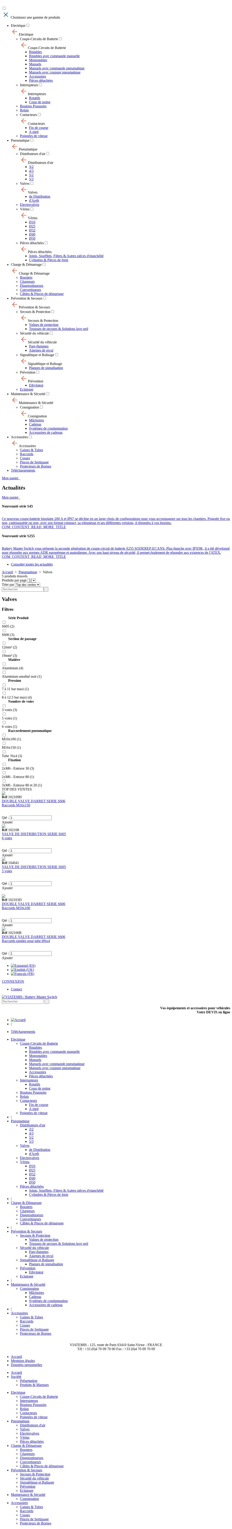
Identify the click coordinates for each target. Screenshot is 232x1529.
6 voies (7, 838)
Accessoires (37, 76)
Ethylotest (36, 385)
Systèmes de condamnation (48, 428)
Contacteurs (28, 115)
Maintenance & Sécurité (28, 394)
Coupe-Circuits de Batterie (39, 39)
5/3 (31, 179)
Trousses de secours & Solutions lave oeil (58, 329)
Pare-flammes (38, 346)
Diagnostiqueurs (31, 286)
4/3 (31, 171)
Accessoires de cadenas (46, 432)
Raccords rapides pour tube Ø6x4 (26, 941)
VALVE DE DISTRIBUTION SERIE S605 (34, 834)
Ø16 (32, 222)
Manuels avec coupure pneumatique (54, 72)
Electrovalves (29, 205)
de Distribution (39, 196)
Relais (24, 110)
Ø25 (32, 226)
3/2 (31, 167)
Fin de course (38, 128)
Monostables (38, 60)
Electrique (18, 25)
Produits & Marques (34, 1385)
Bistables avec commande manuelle (54, 56)
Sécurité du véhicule (34, 333)
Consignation (29, 407)
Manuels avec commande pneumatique (57, 68)
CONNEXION (13, 981)
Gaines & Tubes (31, 450)
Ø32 (32, 230)
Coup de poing (39, 102)
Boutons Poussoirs (33, 106)
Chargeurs (27, 281)
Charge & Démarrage (26, 264)
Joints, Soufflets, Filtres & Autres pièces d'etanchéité (66, 256)
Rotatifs (34, 98)
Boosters (26, 277)
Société (16, 1377)
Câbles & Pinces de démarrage (42, 294)
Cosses (25, 458)
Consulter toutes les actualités (32, 564)
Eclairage (26, 389)
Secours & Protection (35, 312)
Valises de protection (43, 325)
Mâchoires (36, 420)
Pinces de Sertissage (34, 462)
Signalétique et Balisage (37, 355)
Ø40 (32, 234)
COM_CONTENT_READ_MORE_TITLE (34, 527)
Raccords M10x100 (16, 908)
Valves (24, 183)
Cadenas (35, 424)
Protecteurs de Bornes (35, 466)
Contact (16, 989)
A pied (34, 132)
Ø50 (32, 238)
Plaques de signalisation (46, 368)
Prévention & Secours (26, 298)
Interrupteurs (29, 85)
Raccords (26, 454)
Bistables (35, 52)
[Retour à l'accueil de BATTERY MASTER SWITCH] (18, 1020)
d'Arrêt (34, 200)
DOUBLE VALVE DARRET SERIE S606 (33, 801)
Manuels (35, 64)
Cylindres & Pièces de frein (48, 260)
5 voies (7, 871)
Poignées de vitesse (34, 136)
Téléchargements (23, 470)
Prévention (27, 372)
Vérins (24, 209)
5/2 (31, 175)
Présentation (28, 1381)
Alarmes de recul (41, 350)
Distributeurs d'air (32, 154)
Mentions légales (23, 1361)
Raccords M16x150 (16, 805)
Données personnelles (26, 1365)
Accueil (7, 572)
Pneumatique (20, 140)
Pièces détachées (41, 80)
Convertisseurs (30, 290)
